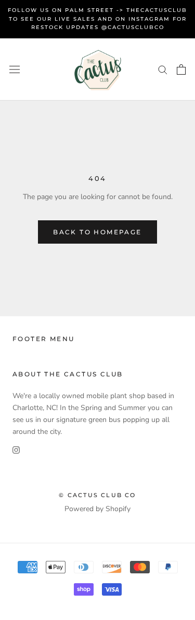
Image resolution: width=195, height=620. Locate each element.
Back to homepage (97, 232)
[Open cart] (181, 69)
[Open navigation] (14, 69)
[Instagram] (16, 449)
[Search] (162, 69)
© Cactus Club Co (97, 495)
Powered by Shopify (97, 509)
